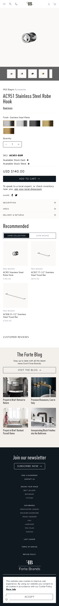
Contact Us (29, 479)
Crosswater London (29, 509)
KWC (29, 520)
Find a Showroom (29, 475)
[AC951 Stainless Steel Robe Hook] (15, 253)
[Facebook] (12, 195)
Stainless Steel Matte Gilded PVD (48, 123)
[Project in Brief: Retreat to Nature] (15, 387)
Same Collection (17, 236)
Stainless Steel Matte (9, 123)
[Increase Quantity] (18, 144)
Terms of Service (29, 547)
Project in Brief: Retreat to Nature (14, 401)
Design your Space (29, 487)
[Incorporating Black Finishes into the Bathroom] (43, 418)
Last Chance (29, 539)
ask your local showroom (28, 189)
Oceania (29, 532)
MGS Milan (29, 528)
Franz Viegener (30, 517)
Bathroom (29, 494)
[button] (4, 4)
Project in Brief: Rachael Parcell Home (13, 432)
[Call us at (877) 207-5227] (16, 4)
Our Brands (29, 505)
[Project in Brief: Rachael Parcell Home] (15, 418)
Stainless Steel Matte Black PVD (35, 123)
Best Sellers (30, 490)
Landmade (29, 524)
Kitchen (29, 498)
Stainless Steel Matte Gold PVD (9, 131)
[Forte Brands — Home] (29, 4)
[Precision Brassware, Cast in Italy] (43, 387)
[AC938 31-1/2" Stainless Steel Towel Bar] (15, 295)
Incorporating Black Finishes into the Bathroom (43, 432)
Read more (7, 108)
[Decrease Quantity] (6, 144)
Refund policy (29, 554)
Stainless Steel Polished (22, 123)
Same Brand (42, 236)
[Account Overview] (49, 4)
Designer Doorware (29, 513)
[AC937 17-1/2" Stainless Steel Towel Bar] (43, 253)
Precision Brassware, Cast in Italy (43, 401)
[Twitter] (16, 195)
